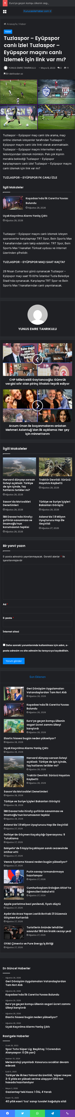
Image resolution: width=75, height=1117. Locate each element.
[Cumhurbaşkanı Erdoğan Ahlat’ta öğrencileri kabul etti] (14, 893)
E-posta (8, 617)
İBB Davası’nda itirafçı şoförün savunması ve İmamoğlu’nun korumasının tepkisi (17, 522)
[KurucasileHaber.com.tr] (37, 11)
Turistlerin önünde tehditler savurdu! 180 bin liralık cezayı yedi (49, 929)
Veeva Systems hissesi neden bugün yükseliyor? (35, 862)
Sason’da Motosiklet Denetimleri (17, 503)
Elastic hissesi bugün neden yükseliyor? (30, 738)
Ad (5, 604)
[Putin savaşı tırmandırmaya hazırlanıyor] (14, 876)
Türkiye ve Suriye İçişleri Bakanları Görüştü (54, 503)
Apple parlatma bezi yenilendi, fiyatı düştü (32, 904)
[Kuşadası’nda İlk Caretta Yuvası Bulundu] (13, 203)
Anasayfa (11, 24)
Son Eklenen (37, 677)
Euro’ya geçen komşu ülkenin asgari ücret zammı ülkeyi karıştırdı (46, 724)
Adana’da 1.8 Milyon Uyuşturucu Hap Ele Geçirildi (52, 520)
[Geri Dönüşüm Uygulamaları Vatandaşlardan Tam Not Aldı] (14, 693)
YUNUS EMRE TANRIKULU (22, 67)
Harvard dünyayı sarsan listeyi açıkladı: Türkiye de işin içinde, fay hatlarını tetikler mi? (19, 485)
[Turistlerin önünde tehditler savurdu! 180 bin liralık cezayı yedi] (14, 932)
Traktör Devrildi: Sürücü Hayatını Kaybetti (54, 481)
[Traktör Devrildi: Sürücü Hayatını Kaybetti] (55, 467)
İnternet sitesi (11, 631)
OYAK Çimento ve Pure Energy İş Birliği (28, 943)
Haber (22, 24)
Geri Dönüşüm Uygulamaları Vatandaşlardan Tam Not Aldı (47, 690)
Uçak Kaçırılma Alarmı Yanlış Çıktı (25, 216)
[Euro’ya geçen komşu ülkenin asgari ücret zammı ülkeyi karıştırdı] (14, 726)
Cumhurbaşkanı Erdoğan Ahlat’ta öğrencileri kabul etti (49, 889)
